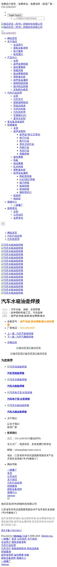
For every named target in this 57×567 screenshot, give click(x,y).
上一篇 (20, 333)
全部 (15, 60)
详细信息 (12, 342)
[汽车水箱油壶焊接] (18, 405)
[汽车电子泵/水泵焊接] (19, 392)
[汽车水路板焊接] (17, 379)
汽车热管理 (13, 239)
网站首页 (12, 38)
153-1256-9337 (8, 33)
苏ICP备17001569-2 (11, 530)
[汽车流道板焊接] (17, 366)
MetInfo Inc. (47, 536)
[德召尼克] (28, 25)
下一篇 (20, 336)
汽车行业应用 (14, 236)
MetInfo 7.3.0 (20, 536)
